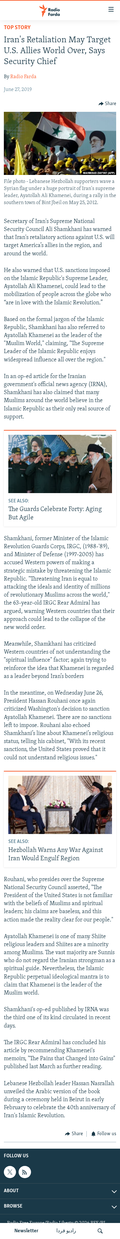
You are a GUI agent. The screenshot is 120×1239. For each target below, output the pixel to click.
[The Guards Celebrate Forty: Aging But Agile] (60, 464)
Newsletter (26, 1231)
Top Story (17, 28)
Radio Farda (23, 76)
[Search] (100, 1231)
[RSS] (25, 1172)
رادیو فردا (66, 1231)
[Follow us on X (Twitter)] (10, 1172)
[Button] (107, 104)
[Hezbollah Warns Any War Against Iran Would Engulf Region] (60, 805)
